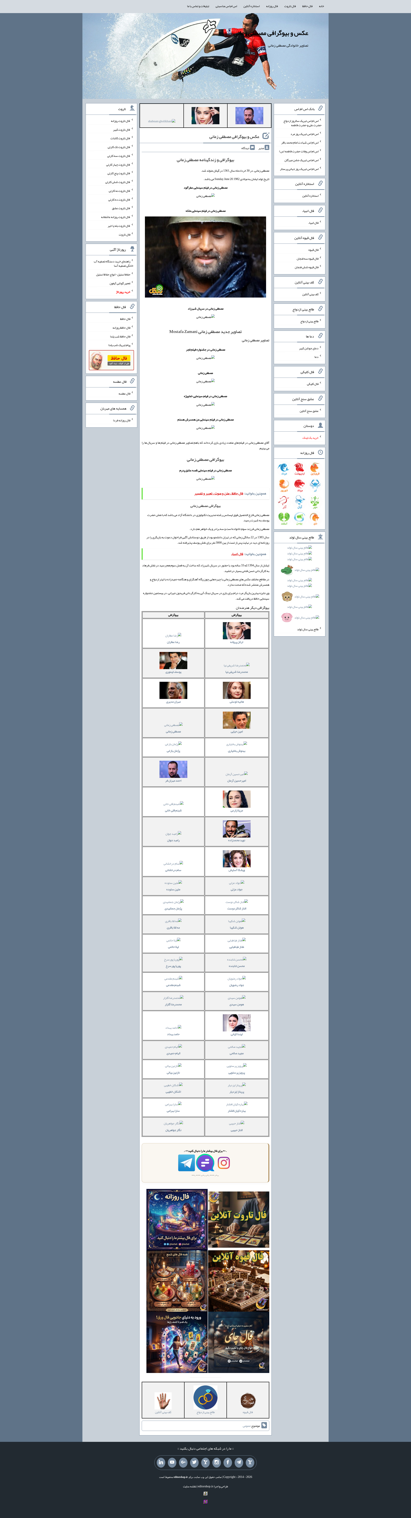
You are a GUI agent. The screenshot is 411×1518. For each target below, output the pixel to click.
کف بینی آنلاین (310, 294)
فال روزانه (272, 6)
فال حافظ (307, 6)
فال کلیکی (313, 384)
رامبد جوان (173, 840)
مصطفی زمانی (173, 731)
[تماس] (205, 1463)
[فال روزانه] (177, 1220)
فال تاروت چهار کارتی (118, 164)
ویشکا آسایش (237, 870)
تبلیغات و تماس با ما (198, 6)
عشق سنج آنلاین (309, 411)
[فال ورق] (177, 1343)
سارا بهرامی (173, 1111)
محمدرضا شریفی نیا (236, 672)
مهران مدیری (173, 702)
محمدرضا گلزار (173, 1004)
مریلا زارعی (237, 810)
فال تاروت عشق (121, 208)
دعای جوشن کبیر (309, 348)
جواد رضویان (236, 985)
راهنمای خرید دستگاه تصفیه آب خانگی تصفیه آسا (113, 263)
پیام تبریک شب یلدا (119, 345)
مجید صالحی (237, 1053)
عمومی (246, 1426)
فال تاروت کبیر (121, 129)
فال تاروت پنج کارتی (118, 173)
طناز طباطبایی (236, 947)
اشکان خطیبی (173, 1092)
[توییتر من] (194, 1463)
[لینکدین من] (161, 1463)
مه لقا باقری (173, 927)
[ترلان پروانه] (205, 116)
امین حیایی (237, 731)
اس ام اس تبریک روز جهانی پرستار (299, 169)
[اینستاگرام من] (216, 1463)
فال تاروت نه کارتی (119, 191)
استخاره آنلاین (251, 6)
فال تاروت (290, 6)
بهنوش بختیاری (236, 751)
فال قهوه (313, 250)
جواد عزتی (237, 889)
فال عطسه (124, 393)
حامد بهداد (173, 1034)
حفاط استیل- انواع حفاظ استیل (113, 274)
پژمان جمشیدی (173, 908)
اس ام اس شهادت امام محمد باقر (300, 142)
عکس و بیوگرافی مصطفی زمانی (271, 32)
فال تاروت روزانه (120, 121)
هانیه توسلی (237, 702)
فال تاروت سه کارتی (118, 156)
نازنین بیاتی (173, 1072)
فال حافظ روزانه (121, 328)
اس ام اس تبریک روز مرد (304, 134)
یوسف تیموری (173, 672)
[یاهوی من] (250, 1463)
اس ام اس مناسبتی (226, 6)
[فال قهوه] (238, 1282)
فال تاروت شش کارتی (117, 182)
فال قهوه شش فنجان (307, 267)
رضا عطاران (173, 642)
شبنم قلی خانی (173, 810)
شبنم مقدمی (173, 985)
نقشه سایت (189, 1486)
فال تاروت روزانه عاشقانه (115, 217)
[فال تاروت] (238, 1220)
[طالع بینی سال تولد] (299, 584)
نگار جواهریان (173, 1130)
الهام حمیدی (173, 1053)
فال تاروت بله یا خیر (119, 226)
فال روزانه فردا (121, 420)
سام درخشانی (173, 870)
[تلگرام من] (239, 1463)
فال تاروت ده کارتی (119, 199)
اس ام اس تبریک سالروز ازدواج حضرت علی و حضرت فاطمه (302, 123)
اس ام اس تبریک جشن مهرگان (301, 160)
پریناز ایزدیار (236, 1092)
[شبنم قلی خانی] (161, 122)
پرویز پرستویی (236, 1072)
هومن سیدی (236, 1004)
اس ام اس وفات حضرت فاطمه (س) (299, 151)
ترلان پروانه (236, 642)
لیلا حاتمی (173, 947)
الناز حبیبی (237, 1130)
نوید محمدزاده (236, 840)
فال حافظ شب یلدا (120, 336)
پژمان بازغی (173, 751)
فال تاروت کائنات (120, 138)
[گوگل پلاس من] (183, 1463)
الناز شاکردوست (236, 908)
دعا (316, 357)
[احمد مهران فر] (249, 116)
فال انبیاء (313, 223)
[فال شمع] (177, 1282)
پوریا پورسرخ (173, 966)
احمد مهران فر (173, 780)
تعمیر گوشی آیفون (120, 283)
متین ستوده (173, 889)
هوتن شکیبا (237, 927)
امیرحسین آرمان (236, 780)
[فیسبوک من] (227, 1463)
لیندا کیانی (237, 1034)
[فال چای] (238, 1343)
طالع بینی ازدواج (309, 321)
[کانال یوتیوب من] (172, 1463)
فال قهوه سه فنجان (308, 258)
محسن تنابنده (237, 966)
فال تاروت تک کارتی (119, 147)
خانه (321, 6)
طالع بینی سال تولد (308, 629)
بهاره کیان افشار (237, 1111)
